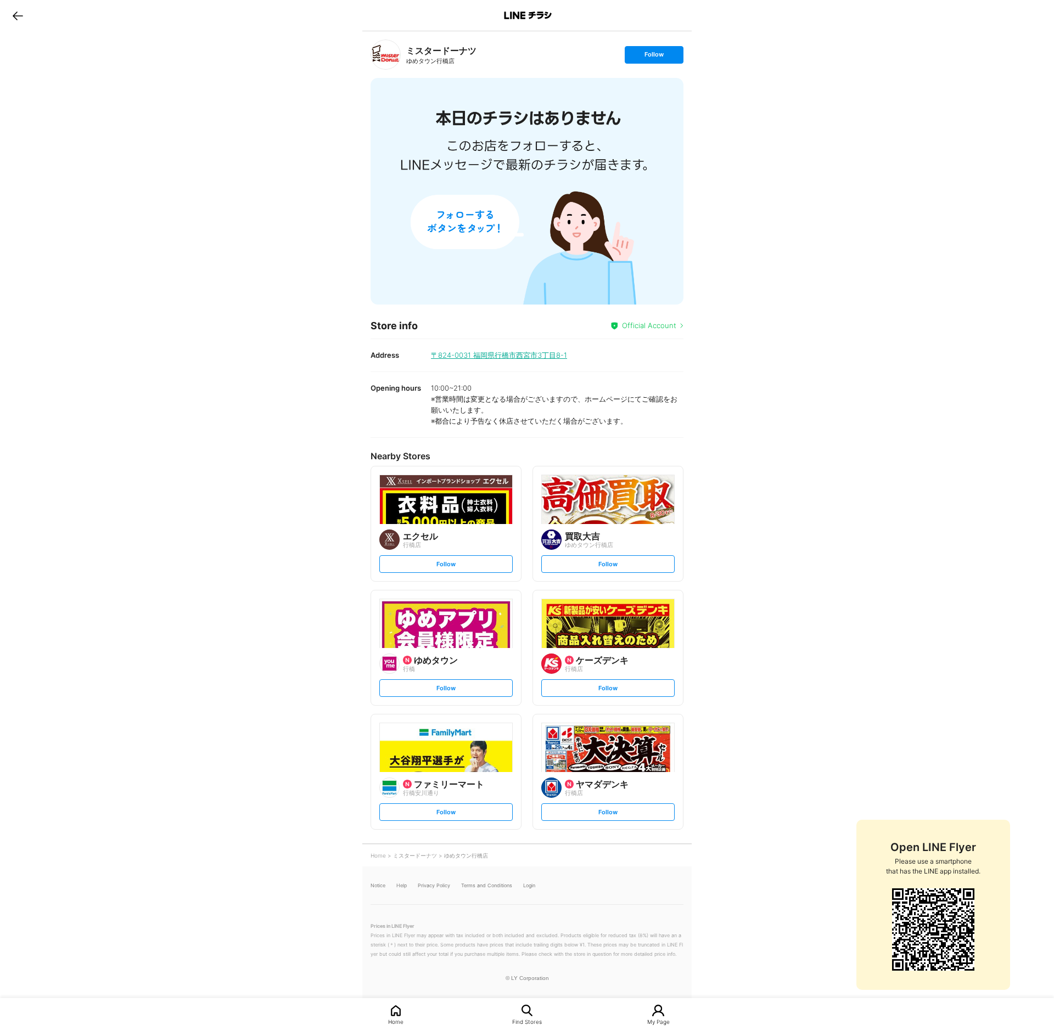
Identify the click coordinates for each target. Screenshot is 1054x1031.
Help (401, 885)
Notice (378, 885)
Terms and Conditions (486, 885)
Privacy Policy (434, 885)
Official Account (649, 325)
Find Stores (527, 1021)
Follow (654, 57)
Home (395, 1021)
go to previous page (18, 15)
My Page (658, 1021)
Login (529, 885)
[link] (386, 55)
